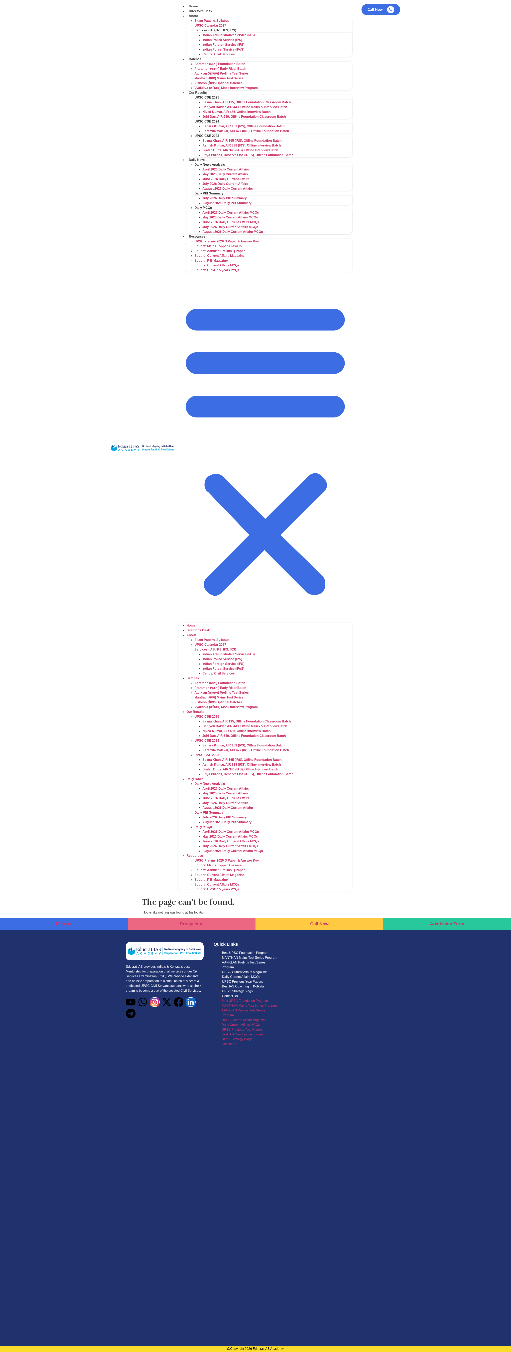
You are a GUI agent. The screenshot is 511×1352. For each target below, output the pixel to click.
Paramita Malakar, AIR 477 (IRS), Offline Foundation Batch (245, 131)
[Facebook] (179, 1002)
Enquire (64, 923)
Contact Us (230, 996)
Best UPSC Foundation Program (245, 952)
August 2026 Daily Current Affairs (227, 188)
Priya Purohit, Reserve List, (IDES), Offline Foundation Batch (247, 155)
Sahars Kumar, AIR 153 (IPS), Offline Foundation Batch (243, 126)
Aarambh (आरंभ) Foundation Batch (219, 64)
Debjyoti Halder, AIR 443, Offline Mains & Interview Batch (244, 107)
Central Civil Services (218, 54)
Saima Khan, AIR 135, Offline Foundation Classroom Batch (246, 102)
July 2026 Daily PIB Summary (224, 198)
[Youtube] (131, 1002)
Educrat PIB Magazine (211, 260)
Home (193, 6)
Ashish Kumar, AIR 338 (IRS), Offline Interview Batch (241, 145)
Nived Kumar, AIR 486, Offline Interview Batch (236, 112)
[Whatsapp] (143, 1002)
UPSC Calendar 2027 (210, 25)
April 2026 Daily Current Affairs (225, 169)
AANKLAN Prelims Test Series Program (243, 965)
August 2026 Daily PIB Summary (227, 203)
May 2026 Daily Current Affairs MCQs (230, 217)
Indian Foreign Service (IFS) (223, 44)
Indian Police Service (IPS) (222, 40)
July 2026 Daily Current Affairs (225, 183)
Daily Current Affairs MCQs (241, 976)
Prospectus (191, 923)
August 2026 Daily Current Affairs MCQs (232, 231)
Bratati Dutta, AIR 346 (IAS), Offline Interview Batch (240, 150)
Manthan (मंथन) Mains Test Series (218, 78)
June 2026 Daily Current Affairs (225, 179)
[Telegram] (131, 1013)
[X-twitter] (167, 1002)
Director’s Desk (200, 11)
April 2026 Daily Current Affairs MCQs (230, 212)
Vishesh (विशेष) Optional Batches (218, 83)
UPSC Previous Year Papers (242, 981)
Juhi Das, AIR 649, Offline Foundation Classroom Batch (244, 116)
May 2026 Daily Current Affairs (225, 174)
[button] (265, 448)
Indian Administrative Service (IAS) (228, 35)
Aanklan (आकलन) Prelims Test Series (221, 73)
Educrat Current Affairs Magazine (219, 255)
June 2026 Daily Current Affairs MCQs (230, 222)
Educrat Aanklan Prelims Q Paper (219, 251)
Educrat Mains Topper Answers (218, 246)
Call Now (319, 923)
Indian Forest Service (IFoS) (223, 49)
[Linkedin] (191, 1002)
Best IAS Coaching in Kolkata (243, 986)
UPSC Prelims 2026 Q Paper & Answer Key (226, 241)
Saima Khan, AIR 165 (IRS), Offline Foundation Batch (242, 140)
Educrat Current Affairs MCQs (216, 265)
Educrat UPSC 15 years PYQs (216, 270)
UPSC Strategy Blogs (237, 991)
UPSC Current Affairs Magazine (244, 972)
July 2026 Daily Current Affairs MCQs (230, 227)
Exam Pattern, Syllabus (212, 20)
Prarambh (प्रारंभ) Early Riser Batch (220, 68)
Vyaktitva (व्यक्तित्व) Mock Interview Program (226, 88)
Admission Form (447, 923)
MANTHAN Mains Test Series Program (249, 957)
